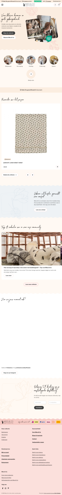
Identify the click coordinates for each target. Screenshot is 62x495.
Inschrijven (39, 407)
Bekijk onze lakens (37, 452)
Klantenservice (56, 1)
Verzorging (5, 434)
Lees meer (8, 275)
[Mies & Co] (29, 4)
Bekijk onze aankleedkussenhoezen (42, 465)
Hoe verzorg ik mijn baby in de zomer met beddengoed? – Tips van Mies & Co (28, 267)
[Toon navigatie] (3, 5)
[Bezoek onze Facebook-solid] (3, 488)
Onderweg (4, 439)
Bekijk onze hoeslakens (38, 455)
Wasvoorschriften (6, 477)
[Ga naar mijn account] (55, 4)
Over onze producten (7, 475)
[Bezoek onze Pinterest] (8, 488)
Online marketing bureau (52, 493)
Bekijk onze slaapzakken (39, 460)
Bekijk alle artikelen (9, 175)
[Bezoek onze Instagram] (5, 488)
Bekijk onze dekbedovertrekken (41, 462)
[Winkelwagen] (58, 4)
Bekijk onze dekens (37, 457)
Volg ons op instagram (9, 373)
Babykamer (5, 432)
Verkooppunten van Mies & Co (10, 480)
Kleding (4, 437)
